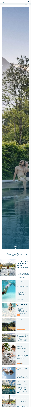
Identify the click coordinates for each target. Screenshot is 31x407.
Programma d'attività (21, 329)
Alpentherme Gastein (3, 1)
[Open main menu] (28, 1)
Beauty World (20, 363)
